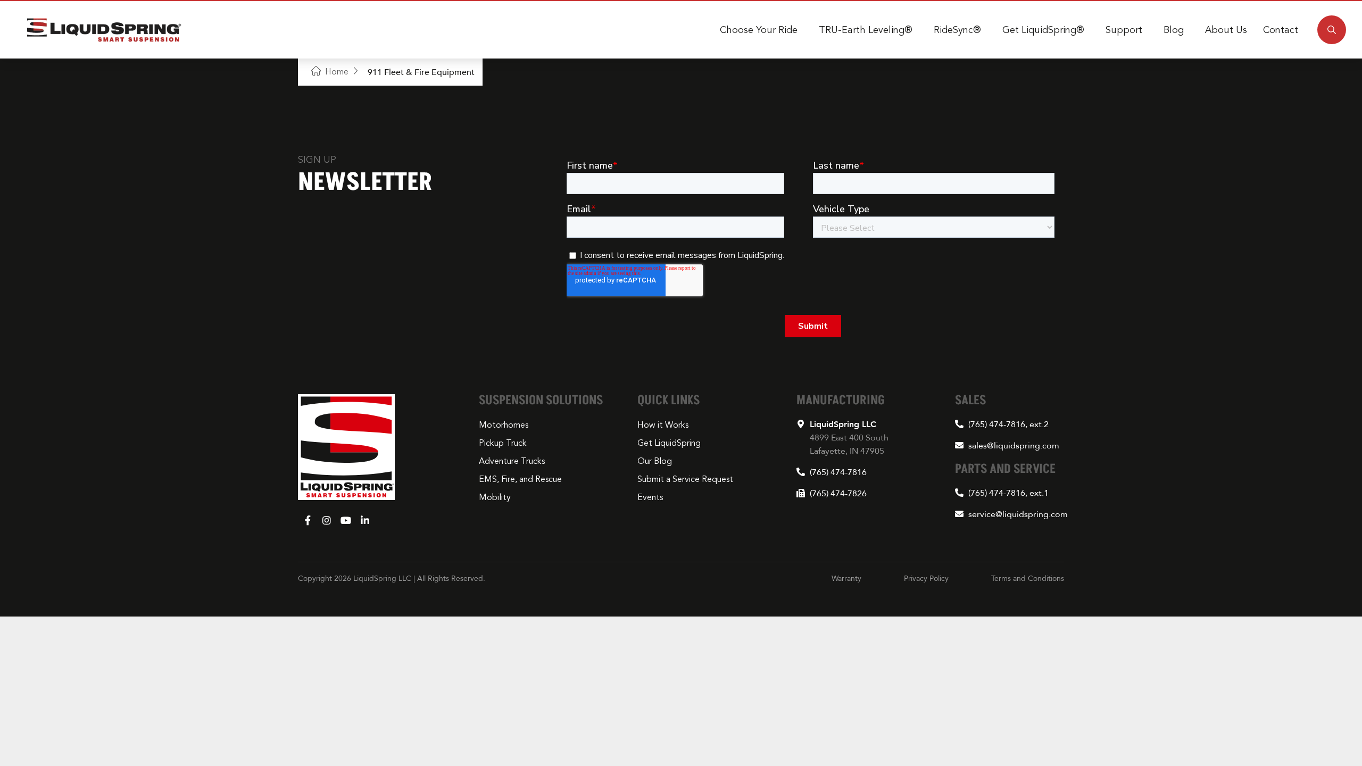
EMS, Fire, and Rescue (520, 479)
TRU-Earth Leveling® (865, 29)
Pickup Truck (503, 443)
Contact (1280, 29)
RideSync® (957, 29)
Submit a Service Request (685, 479)
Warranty (846, 578)
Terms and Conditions (1027, 578)
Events (650, 497)
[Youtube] (345, 520)
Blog (1174, 29)
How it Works (662, 425)
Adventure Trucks (512, 461)
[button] (1331, 29)
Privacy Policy (926, 578)
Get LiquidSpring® (1043, 29)
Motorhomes (503, 425)
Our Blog (654, 461)
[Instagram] (326, 520)
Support (1124, 29)
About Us (1226, 29)
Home (336, 71)
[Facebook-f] (307, 520)
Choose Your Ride (759, 29)
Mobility (495, 497)
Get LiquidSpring (669, 443)
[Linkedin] (365, 520)
